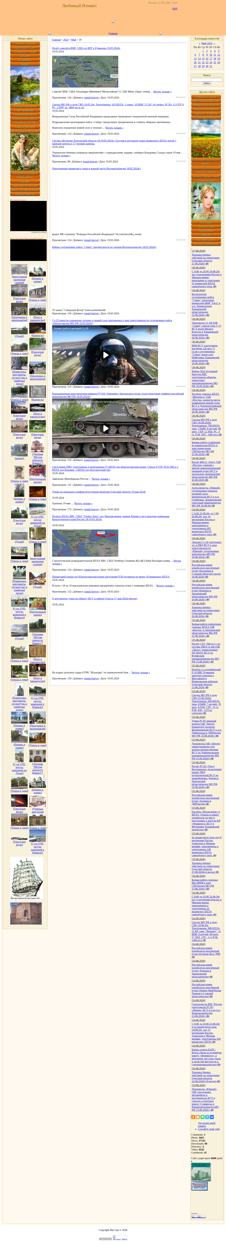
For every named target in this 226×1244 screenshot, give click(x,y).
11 (215, 54)
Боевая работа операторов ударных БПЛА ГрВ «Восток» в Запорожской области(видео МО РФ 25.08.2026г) (206, 630)
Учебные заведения (37, 810)
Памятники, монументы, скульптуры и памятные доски (19, 377)
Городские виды (20, 300)
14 (199, 58)
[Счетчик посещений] (199, 1189)
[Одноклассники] (193, 1117)
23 (207, 62)
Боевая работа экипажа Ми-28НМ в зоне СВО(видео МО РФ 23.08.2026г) (205, 884)
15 (203, 58)
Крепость (37, 335)
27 (195, 66)
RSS (175, 8)
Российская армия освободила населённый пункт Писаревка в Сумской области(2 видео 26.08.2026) (206, 570)
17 (210, 58)
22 (203, 62)
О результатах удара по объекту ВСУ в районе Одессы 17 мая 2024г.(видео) (94, 598)
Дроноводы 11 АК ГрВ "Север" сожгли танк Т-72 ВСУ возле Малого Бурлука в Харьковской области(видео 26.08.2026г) (206, 330)
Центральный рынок (38, 480)
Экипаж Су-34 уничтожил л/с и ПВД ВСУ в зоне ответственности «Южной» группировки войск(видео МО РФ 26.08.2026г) (207, 550)
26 (218, 62)
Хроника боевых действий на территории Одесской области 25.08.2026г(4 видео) (206, 867)
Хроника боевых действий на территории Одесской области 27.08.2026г (206, 259)
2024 (65, 39)
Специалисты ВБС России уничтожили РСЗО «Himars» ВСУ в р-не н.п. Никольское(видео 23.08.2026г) (207, 1010)
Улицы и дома (37, 300)
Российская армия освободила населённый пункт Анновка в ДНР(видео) (205, 799)
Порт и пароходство (37, 319)
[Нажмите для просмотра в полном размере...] (85, 86)
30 (207, 66)
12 (218, 54)
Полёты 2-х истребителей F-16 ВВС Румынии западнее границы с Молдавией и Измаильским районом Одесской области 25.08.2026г (206, 678)
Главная (113, 33)
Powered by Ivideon (39, 232)
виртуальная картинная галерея (20, 279)
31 (210, 66)
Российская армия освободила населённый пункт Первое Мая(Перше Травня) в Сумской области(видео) (206, 990)
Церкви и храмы (38, 280)
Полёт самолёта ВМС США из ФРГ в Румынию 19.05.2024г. (86, 48)
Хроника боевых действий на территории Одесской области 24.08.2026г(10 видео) (206, 1077)
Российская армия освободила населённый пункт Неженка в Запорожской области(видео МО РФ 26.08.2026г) (205, 592)
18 (214, 58)
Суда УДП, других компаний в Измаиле (19, 613)
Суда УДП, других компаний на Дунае (37, 521)
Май (73, 39)
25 (214, 62)
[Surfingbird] (207, 1117)
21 (199, 62)
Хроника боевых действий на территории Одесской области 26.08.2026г (206, 612)
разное (19, 458)
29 (203, 66)
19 (218, 58)
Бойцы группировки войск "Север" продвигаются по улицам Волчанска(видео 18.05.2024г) (104, 247)
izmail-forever (91, 97)
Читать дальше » (162, 91)
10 (210, 54)
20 (195, 62)
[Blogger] (198, 1117)
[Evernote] (202, 1117)
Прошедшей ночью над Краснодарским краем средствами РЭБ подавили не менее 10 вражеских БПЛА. (111, 576)
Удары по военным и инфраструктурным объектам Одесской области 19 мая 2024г (99, 491)
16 (207, 58)
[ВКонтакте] (212, 1117)
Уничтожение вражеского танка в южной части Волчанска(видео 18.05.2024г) (96, 168)
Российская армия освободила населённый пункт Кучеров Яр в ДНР (206, 951)
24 (210, 62)
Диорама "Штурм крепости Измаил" (37, 459)
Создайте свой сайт (209, 1129)
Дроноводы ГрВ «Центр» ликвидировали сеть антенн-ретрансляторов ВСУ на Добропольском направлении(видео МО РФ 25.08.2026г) (206, 751)
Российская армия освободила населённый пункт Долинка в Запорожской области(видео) (205, 970)
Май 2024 (206, 43)
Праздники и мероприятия (19, 319)
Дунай (19, 336)
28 (199, 66)
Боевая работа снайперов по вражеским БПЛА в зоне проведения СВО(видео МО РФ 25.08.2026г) (206, 448)
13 (195, 58)
